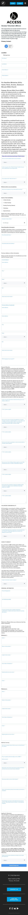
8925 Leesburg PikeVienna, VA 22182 (14, 879)
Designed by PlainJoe (14, 913)
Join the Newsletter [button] (14, 899)
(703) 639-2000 (15, 875)
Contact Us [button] (14, 889)
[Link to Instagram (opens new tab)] (12, 908)
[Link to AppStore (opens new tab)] (15, 908)
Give (12, 3)
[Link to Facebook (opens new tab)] (10, 908)
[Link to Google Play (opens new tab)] (18, 908)
